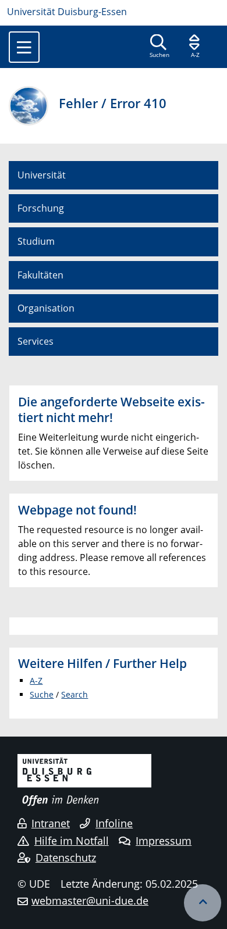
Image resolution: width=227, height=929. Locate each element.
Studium (36, 241)
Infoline (114, 823)
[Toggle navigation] (24, 47)
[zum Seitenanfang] (202, 902)
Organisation (46, 308)
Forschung (40, 208)
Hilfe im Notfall (71, 841)
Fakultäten (40, 275)
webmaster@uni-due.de (89, 900)
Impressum (163, 841)
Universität (41, 175)
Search (74, 694)
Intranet (50, 823)
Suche (42, 694)
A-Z (36, 680)
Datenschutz (66, 857)
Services (35, 341)
